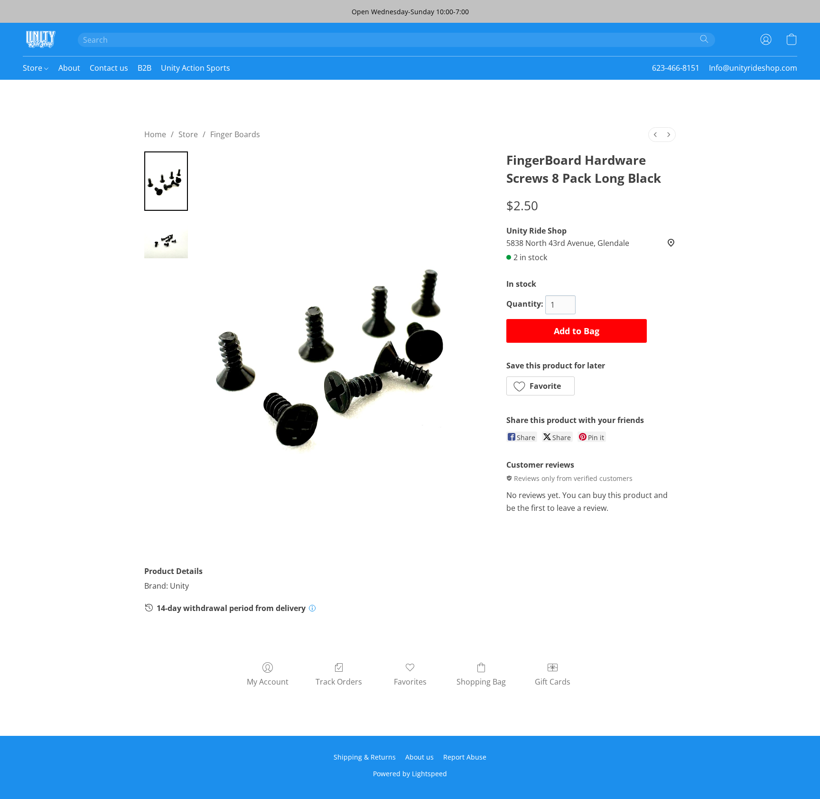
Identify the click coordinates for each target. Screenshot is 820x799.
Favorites (410, 682)
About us (419, 756)
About (69, 68)
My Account (268, 682)
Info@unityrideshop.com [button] (753, 68)
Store (33, 68)
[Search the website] (704, 39)
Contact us (109, 68)
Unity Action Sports (195, 68)
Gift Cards (552, 682)
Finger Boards (235, 134)
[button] (41, 39)
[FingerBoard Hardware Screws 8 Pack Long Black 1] (166, 236)
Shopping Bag (481, 682)
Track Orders (339, 682)
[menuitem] (655, 134)
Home (155, 134)
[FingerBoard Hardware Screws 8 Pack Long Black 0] (166, 181)
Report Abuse (464, 756)
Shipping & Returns (365, 756)
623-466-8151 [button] (675, 68)
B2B (144, 68)
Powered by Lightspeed (410, 773)
